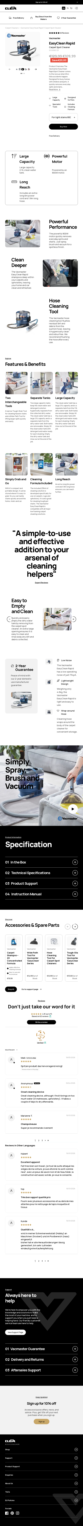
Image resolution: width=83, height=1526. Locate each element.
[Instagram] (17, 1513)
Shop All (11, 989)
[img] (26, 1061)
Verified (40, 1042)
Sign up (42, 1421)
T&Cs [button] (7, 1492)
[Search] (68, 8)
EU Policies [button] (9, 1500)
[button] (68, 8)
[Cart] (71, 8)
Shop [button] (7, 1449)
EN (64, 8)
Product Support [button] (12, 1466)
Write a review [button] (41, 1022)
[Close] (77, 2)
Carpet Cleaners (12, 28)
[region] (22, 49)
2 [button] (38, 1140)
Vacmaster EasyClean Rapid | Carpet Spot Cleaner (41, 28)
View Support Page (15, 1332)
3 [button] (42, 1140)
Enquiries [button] (9, 1475)
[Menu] (76, 8)
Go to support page (30, 989)
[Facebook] (6, 1513)
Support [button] (8, 1458)
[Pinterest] (12, 1513)
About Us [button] (9, 1483)
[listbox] (40, 619)
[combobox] (63, 8)
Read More (53, 89)
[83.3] (40, 1035)
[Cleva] (11, 8)
